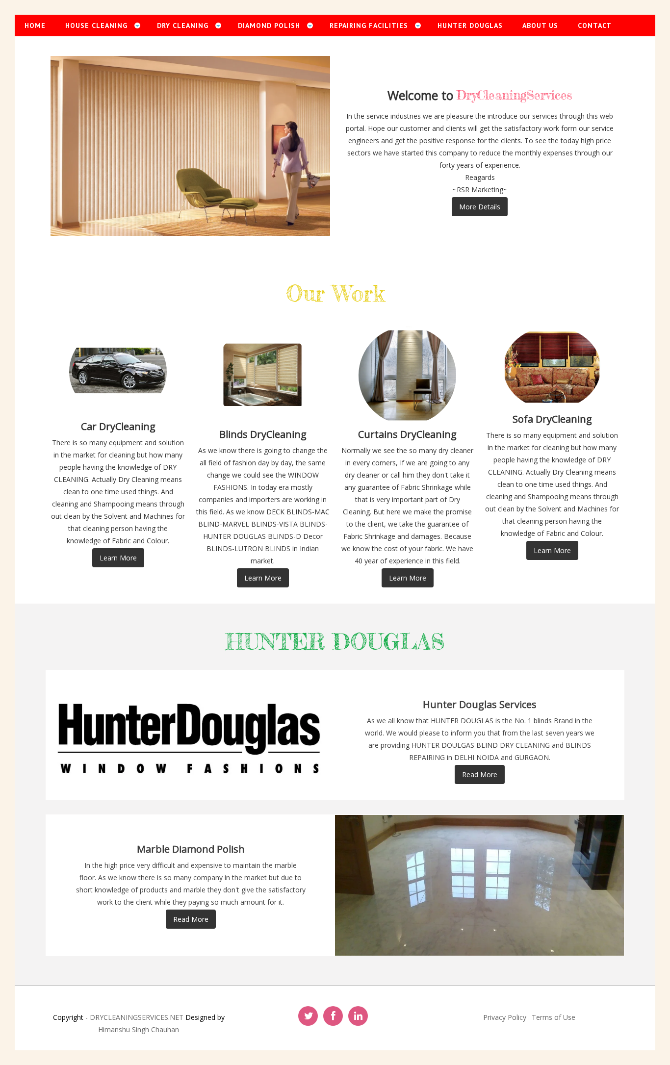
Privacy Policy (504, 1017)
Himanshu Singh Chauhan (138, 1029)
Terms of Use (553, 1017)
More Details (479, 206)
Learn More (118, 557)
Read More (479, 774)
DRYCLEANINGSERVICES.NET (136, 1017)
